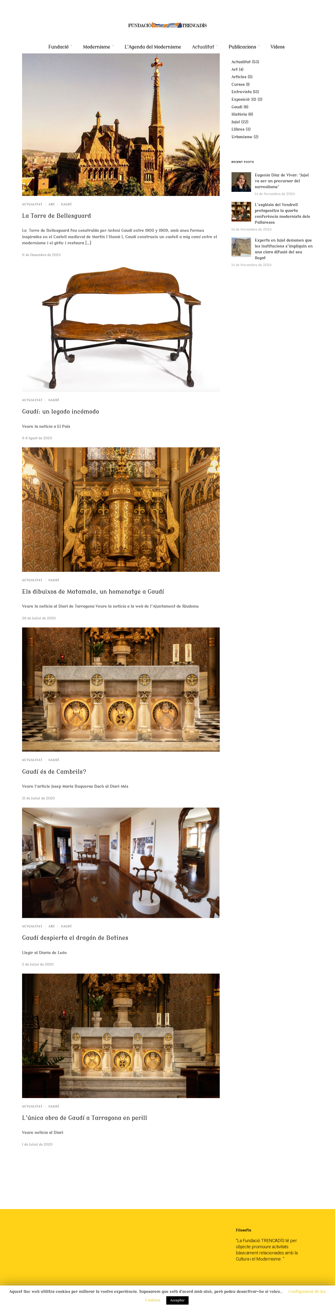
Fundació (58, 47)
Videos (277, 47)
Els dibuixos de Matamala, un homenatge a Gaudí (93, 591)
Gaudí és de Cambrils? (54, 772)
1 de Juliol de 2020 (37, 1144)
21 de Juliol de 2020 (38, 798)
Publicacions (242, 47)
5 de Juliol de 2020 (37, 964)
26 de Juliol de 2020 (39, 618)
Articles (239, 77)
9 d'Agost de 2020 (37, 438)
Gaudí (66, 204)
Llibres (238, 129)
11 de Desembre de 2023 (41, 255)
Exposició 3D (244, 99)
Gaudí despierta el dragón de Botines (75, 938)
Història (239, 114)
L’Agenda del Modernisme (153, 47)
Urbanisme (242, 137)
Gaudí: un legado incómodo (60, 411)
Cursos (238, 84)
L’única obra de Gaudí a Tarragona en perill (84, 1118)
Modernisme (96, 47)
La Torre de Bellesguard (56, 216)
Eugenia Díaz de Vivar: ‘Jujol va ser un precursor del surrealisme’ (282, 181)
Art (52, 204)
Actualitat (203, 47)
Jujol (236, 122)
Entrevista (242, 92)
